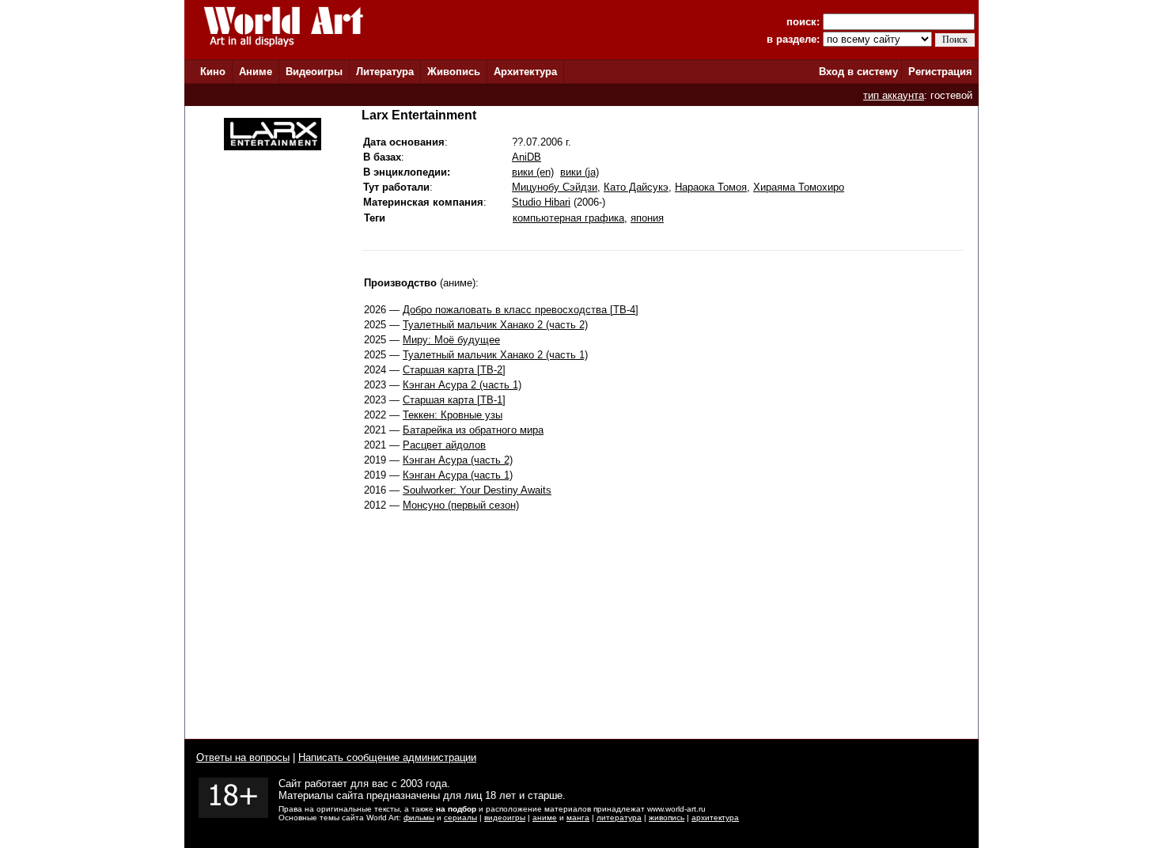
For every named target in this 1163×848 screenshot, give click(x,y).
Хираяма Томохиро (798, 187)
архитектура (715, 817)
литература (619, 817)
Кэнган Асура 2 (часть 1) (462, 385)
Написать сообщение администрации (387, 757)
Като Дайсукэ (636, 187)
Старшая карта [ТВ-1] (454, 400)
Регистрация (940, 72)
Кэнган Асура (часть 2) (458, 460)
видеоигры (504, 817)
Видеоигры (314, 72)
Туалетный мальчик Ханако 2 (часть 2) (495, 325)
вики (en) (533, 172)
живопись (666, 817)
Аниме (255, 72)
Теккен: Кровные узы (452, 415)
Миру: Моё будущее (451, 340)
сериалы (460, 817)
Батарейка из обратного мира (473, 430)
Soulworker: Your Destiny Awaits (477, 490)
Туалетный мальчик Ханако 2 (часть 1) (495, 355)
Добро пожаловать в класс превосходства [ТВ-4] (520, 310)
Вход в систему (858, 72)
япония (647, 218)
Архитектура (525, 72)
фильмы (418, 817)
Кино (212, 72)
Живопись (453, 72)
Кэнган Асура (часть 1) (458, 475)
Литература (385, 72)
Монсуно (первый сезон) (461, 505)
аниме (544, 817)
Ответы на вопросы (243, 757)
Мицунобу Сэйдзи (554, 187)
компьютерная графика (568, 218)
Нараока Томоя (711, 187)
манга (577, 817)
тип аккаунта (893, 95)
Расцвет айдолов (444, 445)
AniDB (526, 157)
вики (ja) (579, 172)
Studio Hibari (541, 202)
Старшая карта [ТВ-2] (454, 370)
